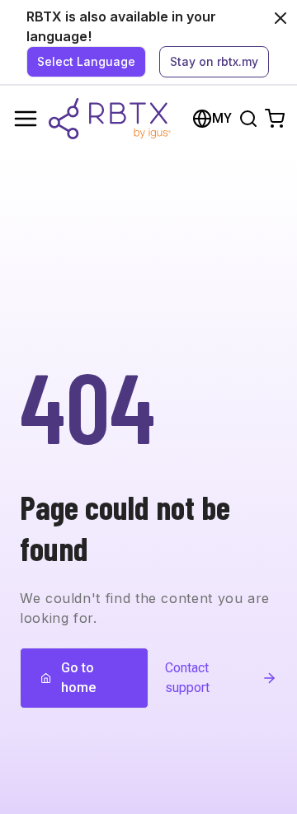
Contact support (187, 677)
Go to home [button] (78, 677)
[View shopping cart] (275, 119)
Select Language (86, 61)
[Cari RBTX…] (248, 119)
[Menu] (25, 118)
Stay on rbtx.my (214, 61)
